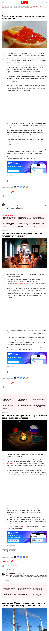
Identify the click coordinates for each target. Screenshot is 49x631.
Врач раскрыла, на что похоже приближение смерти (38, 225)
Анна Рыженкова (11, 175)
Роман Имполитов (11, 366)
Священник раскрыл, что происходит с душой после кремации (24, 225)
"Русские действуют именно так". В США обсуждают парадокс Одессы (8, 406)
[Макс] (18, 187)
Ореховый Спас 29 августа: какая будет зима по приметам (24, 219)
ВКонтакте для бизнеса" (21, 283)
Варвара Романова (11, 545)
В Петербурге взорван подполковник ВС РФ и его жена (9, 225)
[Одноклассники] (27, 187)
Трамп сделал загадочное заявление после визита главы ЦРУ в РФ (9, 219)
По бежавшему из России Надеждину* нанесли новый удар (24, 399)
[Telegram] (21, 187)
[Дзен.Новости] (15, 187)
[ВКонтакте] (24, 187)
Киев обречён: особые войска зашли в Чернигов (39, 398)
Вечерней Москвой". (17, 62)
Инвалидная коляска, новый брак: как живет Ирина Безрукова (38, 219)
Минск (22, 526)
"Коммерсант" (10, 463)
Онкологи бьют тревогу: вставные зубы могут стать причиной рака (39, 588)
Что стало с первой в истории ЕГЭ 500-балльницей (8, 399)
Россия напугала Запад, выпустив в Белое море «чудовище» (9, 588)
